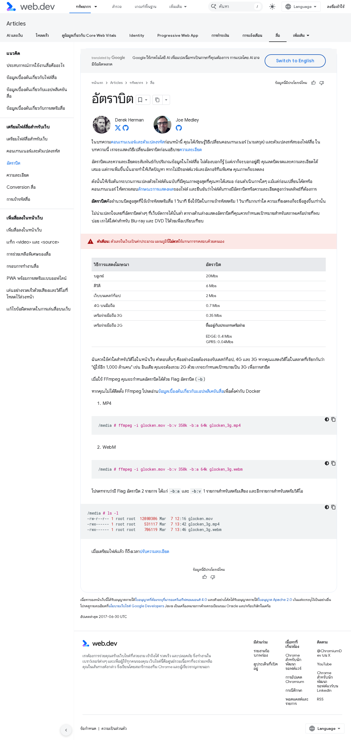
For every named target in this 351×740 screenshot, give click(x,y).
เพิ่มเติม (175, 6)
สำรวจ (117, 6)
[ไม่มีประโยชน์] (322, 83)
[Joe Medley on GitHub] (179, 129)
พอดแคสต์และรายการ (296, 701)
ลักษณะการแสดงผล (156, 189)
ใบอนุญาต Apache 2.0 (275, 599)
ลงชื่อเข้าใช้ (336, 6)
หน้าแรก (97, 82)
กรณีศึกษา (293, 690)
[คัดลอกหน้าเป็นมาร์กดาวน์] (158, 99)
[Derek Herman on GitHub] (126, 129)
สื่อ (278, 35)
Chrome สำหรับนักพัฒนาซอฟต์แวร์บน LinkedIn (327, 681)
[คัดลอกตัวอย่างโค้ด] (333, 419)
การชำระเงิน (220, 35)
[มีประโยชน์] (313, 83)
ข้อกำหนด (88, 728)
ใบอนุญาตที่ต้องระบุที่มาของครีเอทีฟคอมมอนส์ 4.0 (171, 599)
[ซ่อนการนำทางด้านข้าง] (66, 730)
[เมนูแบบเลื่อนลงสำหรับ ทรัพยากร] (98, 6)
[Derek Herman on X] (118, 129)
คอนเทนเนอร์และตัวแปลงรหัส (137, 142)
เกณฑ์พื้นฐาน (145, 6)
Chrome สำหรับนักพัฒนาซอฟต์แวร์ (293, 662)
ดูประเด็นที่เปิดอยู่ (266, 666)
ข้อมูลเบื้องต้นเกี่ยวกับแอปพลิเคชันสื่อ (191, 391)
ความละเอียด (191, 149)
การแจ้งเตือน (252, 35)
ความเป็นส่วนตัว (114, 728)
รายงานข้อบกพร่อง (261, 653)
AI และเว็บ (15, 35)
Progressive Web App (177, 35)
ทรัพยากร (83, 6)
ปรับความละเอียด (154, 551)
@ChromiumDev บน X (329, 653)
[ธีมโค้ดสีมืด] (327, 419)
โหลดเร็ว (42, 35)
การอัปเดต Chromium (294, 679)
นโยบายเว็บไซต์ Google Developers (136, 606)
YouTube (324, 664)
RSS (320, 699)
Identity (136, 35)
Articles (16, 23)
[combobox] (235, 7)
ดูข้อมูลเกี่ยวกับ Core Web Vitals (89, 35)
